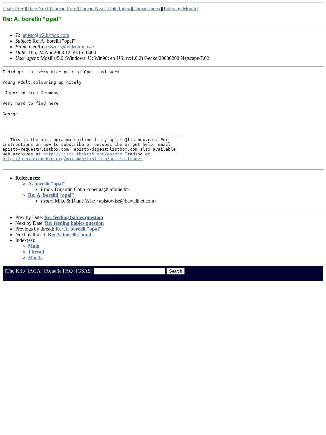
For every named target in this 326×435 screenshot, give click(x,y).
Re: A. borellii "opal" (51, 195)
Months (35, 257)
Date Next (37, 8)
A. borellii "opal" (47, 183)
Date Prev (14, 8)
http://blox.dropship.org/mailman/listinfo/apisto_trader (73, 158)
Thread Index (146, 8)
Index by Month (180, 8)
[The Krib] (15, 271)
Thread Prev (63, 8)
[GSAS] (84, 271)
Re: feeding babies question (73, 217)
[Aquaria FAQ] (59, 271)
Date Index (119, 8)
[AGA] (35, 271)
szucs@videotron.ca (71, 46)
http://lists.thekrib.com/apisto (82, 154)
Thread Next (92, 8)
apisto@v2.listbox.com (46, 35)
